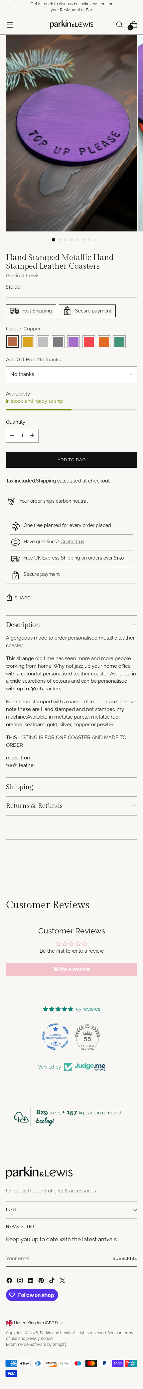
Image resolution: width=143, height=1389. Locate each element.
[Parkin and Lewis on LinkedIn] (31, 1281)
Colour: (23, 329)
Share (22, 597)
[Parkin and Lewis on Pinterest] (42, 1281)
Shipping (46, 481)
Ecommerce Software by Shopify (36, 1344)
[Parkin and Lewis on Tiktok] (53, 1281)
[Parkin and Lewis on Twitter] (63, 1281)
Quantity (15, 422)
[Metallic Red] (88, 341)
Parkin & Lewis (22, 276)
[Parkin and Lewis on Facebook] (10, 1281)
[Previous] (10, 7)
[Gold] (27, 341)
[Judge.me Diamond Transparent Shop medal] (55, 1036)
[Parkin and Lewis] (71, 24)
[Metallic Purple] (73, 341)
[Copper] (12, 341)
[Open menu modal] (9, 24)
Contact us (72, 541)
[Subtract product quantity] (12, 435)
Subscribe (125, 1258)
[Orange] (104, 341)
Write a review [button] (71, 969)
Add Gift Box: (33, 360)
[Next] (133, 7)
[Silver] (43, 341)
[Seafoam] (119, 341)
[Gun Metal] (58, 341)
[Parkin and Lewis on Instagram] (21, 1281)
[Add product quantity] (32, 435)
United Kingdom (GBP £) (36, 1323)
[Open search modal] (119, 24)
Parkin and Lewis (55, 1333)
